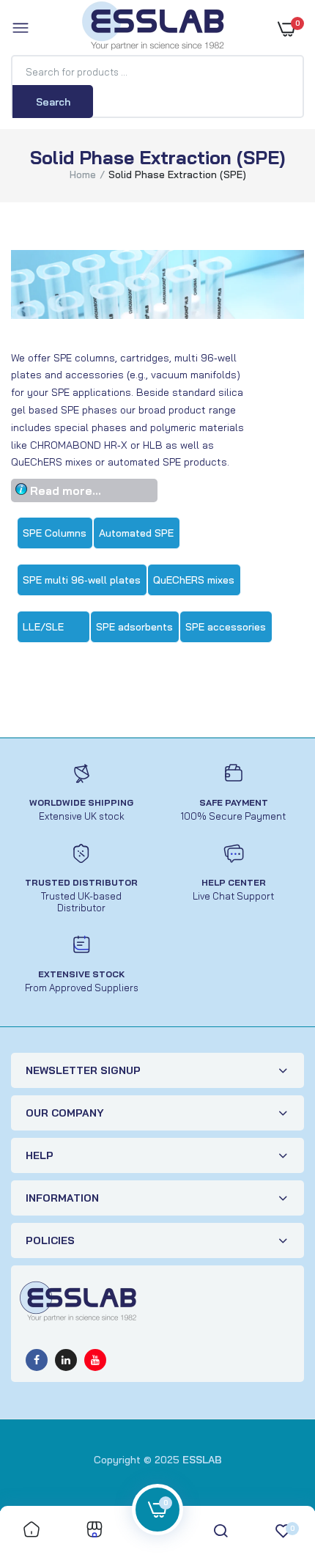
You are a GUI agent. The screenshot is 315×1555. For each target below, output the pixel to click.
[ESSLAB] (154, 28)
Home (83, 174)
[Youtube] (95, 1360)
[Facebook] (37, 1360)
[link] (31, 1530)
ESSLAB (202, 1459)
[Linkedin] (66, 1360)
